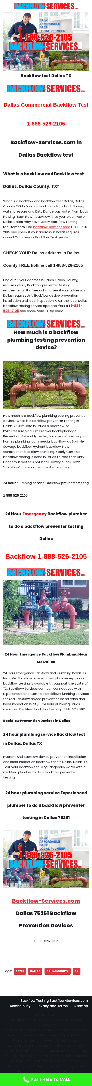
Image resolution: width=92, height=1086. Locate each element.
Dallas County (57, 971)
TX (76, 971)
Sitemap (81, 1006)
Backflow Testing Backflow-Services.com (54, 1000)
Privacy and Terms (52, 1006)
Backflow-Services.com (46, 901)
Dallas (35, 971)
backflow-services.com (51, 227)
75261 (20, 971)
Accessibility (20, 1006)
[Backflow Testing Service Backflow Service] (46, 6)
